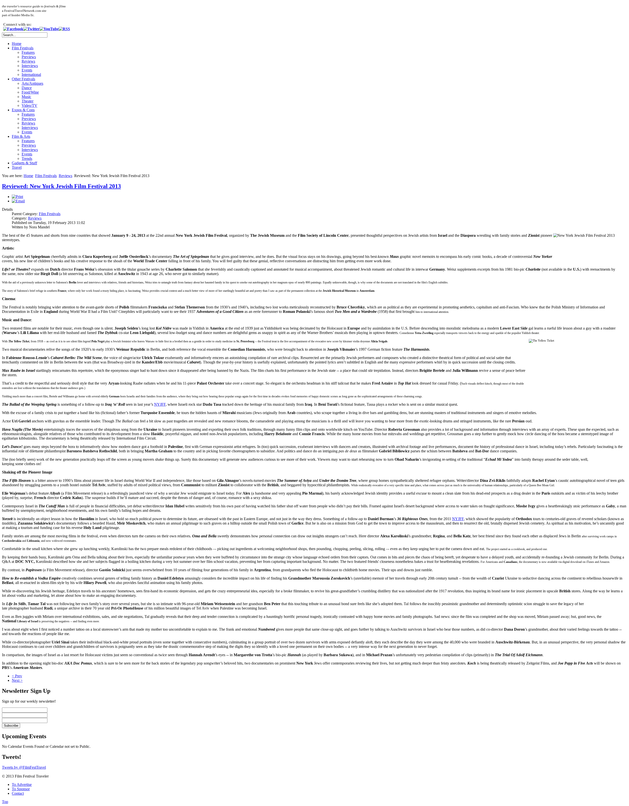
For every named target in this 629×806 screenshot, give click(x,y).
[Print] (17, 197)
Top (5, 802)
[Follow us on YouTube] (49, 29)
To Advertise (22, 784)
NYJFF (160, 404)
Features (28, 52)
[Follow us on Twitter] (31, 29)
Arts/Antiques (32, 83)
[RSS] (64, 29)
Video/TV (29, 105)
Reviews (28, 61)
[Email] (18, 201)
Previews (29, 57)
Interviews (30, 66)
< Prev (17, 676)
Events (27, 70)
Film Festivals (22, 48)
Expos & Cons (23, 110)
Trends (27, 158)
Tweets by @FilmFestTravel (24, 767)
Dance (27, 88)
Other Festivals (23, 79)
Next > (17, 680)
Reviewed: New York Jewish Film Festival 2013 (61, 186)
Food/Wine (30, 92)
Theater (27, 101)
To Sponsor (21, 789)
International (31, 74)
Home (16, 44)
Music (26, 97)
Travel (17, 167)
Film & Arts (21, 136)
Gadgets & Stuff (24, 163)
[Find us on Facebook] (13, 29)
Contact (18, 793)
